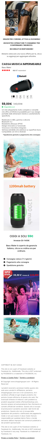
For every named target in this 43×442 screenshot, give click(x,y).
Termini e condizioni (27, 378)
